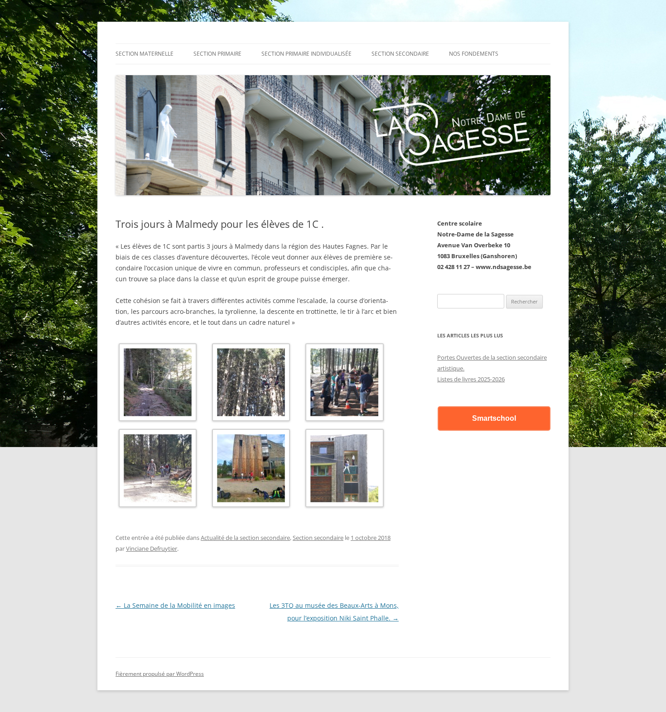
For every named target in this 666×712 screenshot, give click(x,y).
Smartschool (494, 418)
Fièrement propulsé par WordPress (160, 674)
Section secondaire (318, 538)
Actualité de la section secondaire (245, 538)
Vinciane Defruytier (151, 548)
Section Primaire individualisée (306, 54)
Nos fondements (473, 54)
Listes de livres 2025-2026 (471, 379)
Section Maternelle (145, 54)
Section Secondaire (400, 54)
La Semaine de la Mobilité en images (175, 605)
